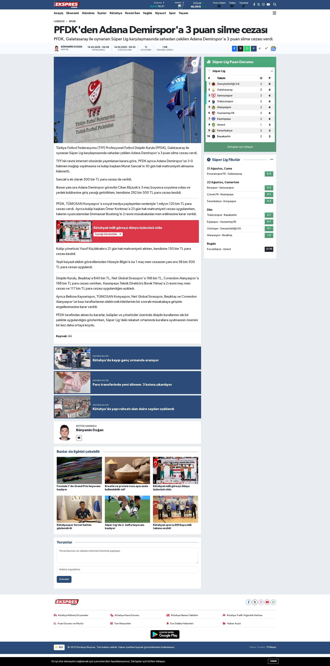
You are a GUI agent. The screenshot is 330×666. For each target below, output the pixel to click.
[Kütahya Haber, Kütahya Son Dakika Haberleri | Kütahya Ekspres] (67, 5)
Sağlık (147, 13)
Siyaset (160, 13)
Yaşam (183, 13)
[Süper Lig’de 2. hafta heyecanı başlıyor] (127, 509)
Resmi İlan (132, 13)
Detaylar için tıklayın (240, 146)
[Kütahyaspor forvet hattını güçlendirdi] (79, 509)
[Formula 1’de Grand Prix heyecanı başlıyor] (79, 470)
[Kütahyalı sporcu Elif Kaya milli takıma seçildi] (175, 509)
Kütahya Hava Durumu (127, 615)
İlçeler (102, 13)
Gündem (88, 13)
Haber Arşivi (234, 623)
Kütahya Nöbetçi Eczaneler (73, 615)
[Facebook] (248, 602)
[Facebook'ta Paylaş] (234, 48)
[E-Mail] (79, 438)
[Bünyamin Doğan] (65, 432)
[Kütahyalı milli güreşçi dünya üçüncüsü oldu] (175, 470)
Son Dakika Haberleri (181, 623)
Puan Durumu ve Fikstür (71, 623)
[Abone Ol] (273, 48)
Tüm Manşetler (122, 623)
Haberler (59, 21)
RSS (60, 647)
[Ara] (274, 5)
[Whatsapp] (273, 602)
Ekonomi (72, 13)
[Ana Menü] (274, 13)
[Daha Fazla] (254, 48)
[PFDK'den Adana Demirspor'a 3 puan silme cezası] (127, 100)
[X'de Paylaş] (240, 48)
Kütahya (116, 13)
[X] (255, 602)
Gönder (64, 579)
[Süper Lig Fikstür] (271, 159)
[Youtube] (267, 602)
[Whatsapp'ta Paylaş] (247, 48)
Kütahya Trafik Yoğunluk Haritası (244, 615)
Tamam (273, 661)
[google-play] (165, 634)
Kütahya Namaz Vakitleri (184, 615)
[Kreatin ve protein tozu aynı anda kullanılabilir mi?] (127, 470)
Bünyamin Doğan (89, 430)
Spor (172, 13)
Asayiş (58, 13)
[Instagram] (261, 602)
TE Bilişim (271, 647)
